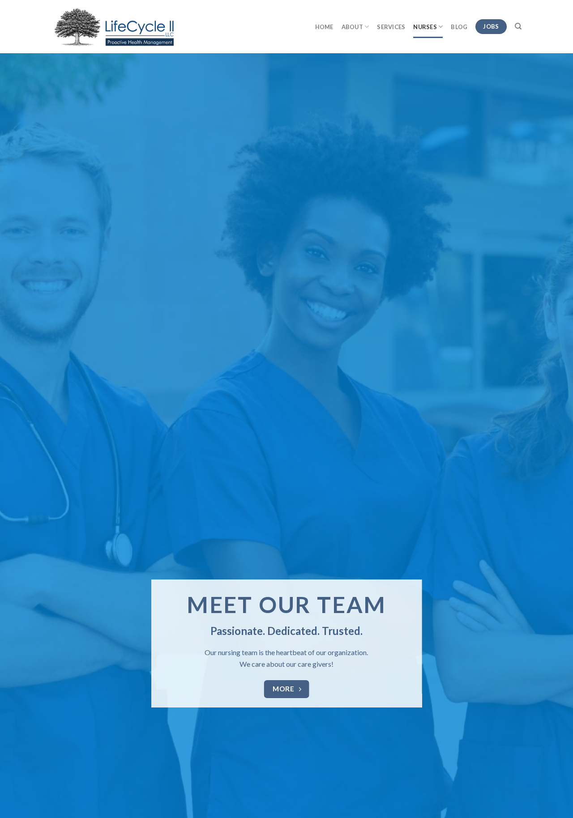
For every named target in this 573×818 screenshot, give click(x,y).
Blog (459, 26)
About (352, 26)
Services (391, 26)
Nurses (425, 26)
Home (324, 26)
